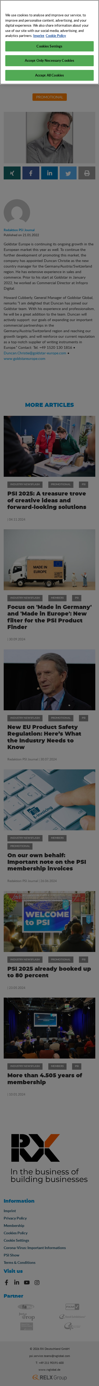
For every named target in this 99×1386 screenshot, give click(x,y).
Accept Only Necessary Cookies (49, 60)
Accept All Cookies (49, 75)
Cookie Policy (56, 35)
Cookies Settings (49, 46)
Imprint (38, 35)
